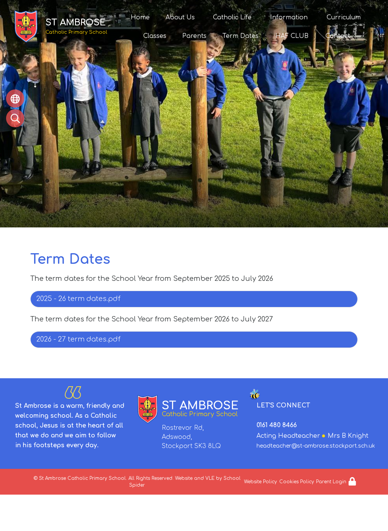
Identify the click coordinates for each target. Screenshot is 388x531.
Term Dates (240, 36)
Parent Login (331, 481)
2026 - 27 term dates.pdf (78, 339)
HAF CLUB (291, 36)
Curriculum (344, 17)
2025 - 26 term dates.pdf (78, 298)
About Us (180, 17)
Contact (337, 36)
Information (289, 17)
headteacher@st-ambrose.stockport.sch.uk (316, 446)
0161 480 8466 (277, 425)
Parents (194, 36)
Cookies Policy (296, 481)
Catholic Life (232, 17)
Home (140, 17)
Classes (154, 36)
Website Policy (260, 481)
